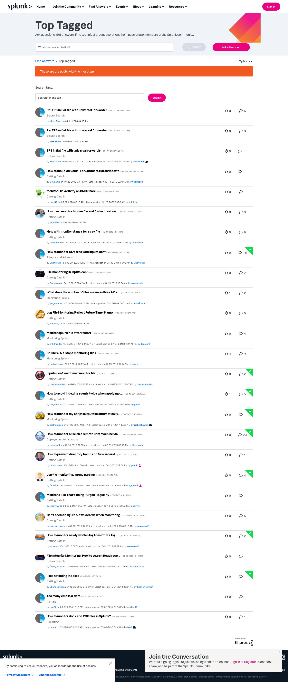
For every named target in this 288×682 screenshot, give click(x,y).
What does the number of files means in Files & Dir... (94, 292)
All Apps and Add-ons (60, 257)
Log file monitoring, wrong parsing (82, 474)
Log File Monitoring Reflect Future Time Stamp (91, 312)
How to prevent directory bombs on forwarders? (92, 454)
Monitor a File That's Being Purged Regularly (89, 495)
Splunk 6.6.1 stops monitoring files (83, 353)
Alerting (51, 601)
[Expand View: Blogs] (143, 6)
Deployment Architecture (62, 439)
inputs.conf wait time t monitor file (82, 373)
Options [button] (243, 61)
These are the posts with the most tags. (67, 71)
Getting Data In (56, 176)
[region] (57, 670)
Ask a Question (231, 47)
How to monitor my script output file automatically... (95, 414)
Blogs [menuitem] (137, 6)
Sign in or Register (243, 662)
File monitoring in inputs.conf (78, 272)
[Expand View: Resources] (186, 6)
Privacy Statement (17, 674)
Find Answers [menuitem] (98, 6)
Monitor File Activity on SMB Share (83, 191)
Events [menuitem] (121, 6)
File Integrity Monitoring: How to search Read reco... (95, 555)
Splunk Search (56, 115)
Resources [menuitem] (176, 6)
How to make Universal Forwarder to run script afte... (95, 171)
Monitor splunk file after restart (80, 333)
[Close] (110, 664)
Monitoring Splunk (58, 297)
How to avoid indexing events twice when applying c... (96, 393)
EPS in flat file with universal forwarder (85, 150)
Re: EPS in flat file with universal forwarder (88, 110)
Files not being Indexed (74, 576)
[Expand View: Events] (127, 6)
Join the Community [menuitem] (67, 6)
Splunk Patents (129, 669)
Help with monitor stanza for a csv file (85, 231)
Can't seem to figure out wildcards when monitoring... (96, 515)
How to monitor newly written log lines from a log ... (94, 535)
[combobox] (120, 47)
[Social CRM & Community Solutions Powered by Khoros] (244, 641)
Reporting (53, 621)
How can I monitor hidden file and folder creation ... (94, 211)
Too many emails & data (75, 596)
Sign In (271, 6)
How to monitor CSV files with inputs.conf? (88, 252)
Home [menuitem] (40, 6)
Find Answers (44, 61)
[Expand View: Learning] (163, 6)
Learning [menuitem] (155, 6)
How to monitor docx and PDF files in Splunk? (90, 616)
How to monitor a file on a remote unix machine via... (95, 434)
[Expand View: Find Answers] (110, 6)
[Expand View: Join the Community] (83, 6)
